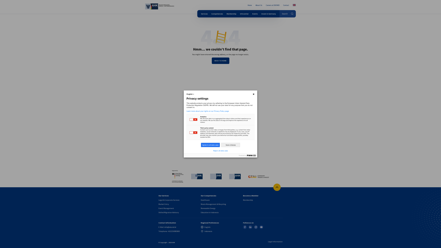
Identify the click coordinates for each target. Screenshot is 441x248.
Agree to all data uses (210, 145)
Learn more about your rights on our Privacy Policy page (208, 111)
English (190, 94)
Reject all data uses (220, 151)
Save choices (231, 145)
